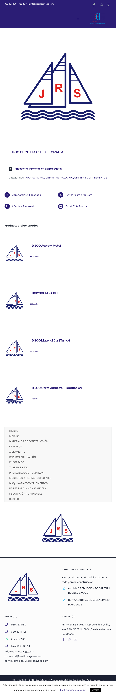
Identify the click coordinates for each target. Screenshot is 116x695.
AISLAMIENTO (17, 451)
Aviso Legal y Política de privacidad (69, 680)
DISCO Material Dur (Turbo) (51, 340)
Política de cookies (95, 680)
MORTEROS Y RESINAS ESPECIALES (30, 478)
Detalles (35, 256)
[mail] (108, 5)
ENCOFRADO (16, 462)
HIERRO (13, 430)
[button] (62, 169)
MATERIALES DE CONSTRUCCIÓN (28, 441)
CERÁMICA (15, 446)
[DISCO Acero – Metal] (14, 254)
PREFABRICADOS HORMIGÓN (26, 472)
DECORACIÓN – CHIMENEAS (25, 493)
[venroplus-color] (97, 14)
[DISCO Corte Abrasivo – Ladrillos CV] (14, 396)
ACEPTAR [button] (95, 690)
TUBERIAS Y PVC (19, 467)
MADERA (14, 436)
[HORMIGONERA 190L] (14, 301)
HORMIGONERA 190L (45, 293)
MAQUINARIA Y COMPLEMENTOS (88, 177)
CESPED (14, 499)
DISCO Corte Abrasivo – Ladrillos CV (57, 388)
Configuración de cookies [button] (73, 690)
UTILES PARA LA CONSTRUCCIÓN (28, 488)
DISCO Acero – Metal (46, 245)
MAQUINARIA (31, 177)
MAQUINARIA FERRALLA (54, 177)
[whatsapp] (101, 5)
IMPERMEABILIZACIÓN (22, 457)
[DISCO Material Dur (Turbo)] (14, 348)
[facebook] (94, 5)
